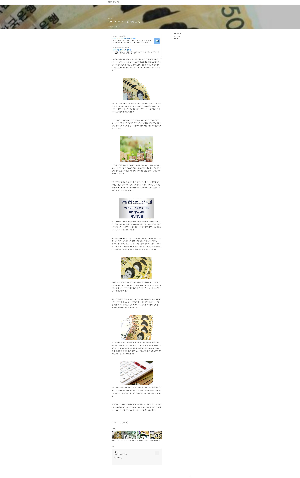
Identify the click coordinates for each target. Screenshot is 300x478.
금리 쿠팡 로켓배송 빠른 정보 (122, 50)
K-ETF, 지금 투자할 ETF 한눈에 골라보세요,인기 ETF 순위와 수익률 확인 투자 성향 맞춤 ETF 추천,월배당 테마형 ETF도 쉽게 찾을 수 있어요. (132, 41)
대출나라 (117, 452)
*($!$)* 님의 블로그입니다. (120, 454)
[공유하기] (118, 422)
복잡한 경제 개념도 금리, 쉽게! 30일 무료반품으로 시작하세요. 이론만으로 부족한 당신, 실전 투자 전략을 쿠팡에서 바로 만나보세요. (136, 53)
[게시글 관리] (120, 422)
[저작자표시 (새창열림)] (128, 422)
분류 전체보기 (177, 33)
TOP (191, 476)
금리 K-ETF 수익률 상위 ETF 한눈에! (124, 38)
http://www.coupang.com (120, 47)
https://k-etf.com (118, 36)
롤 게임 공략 (177, 36)
